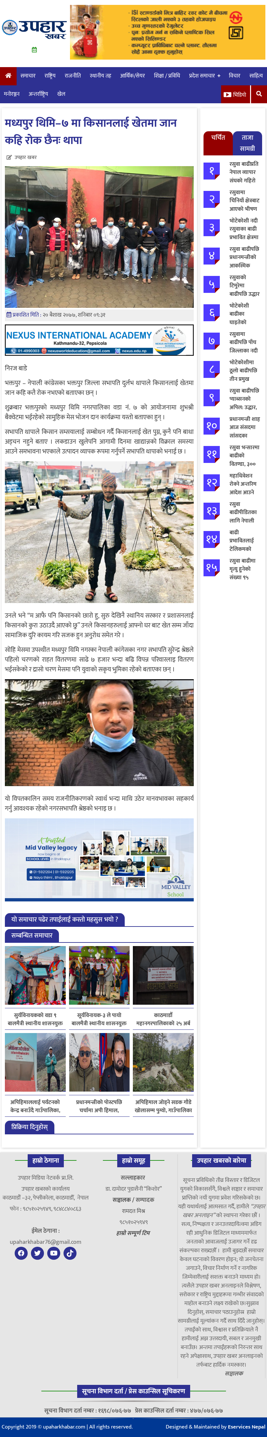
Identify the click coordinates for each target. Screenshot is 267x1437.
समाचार (28, 75)
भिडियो (239, 95)
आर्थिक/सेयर (132, 75)
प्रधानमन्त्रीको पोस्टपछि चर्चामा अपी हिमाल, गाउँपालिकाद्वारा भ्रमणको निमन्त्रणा (99, 1107)
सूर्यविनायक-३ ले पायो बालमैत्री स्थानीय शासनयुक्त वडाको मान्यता (99, 1020)
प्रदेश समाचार (202, 75)
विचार (234, 75)
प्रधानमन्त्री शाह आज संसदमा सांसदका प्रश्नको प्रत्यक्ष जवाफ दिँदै (245, 436)
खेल (61, 94)
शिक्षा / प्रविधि (167, 75)
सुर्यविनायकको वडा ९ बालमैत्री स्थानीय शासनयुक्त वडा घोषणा (35, 1020)
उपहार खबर (26, 157)
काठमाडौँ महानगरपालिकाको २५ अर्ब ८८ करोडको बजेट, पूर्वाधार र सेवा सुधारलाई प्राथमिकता (163, 1020)
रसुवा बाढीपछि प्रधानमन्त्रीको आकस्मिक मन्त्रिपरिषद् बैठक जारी (244, 266)
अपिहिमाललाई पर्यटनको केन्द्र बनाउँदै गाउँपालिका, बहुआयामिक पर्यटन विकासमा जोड (35, 1107)
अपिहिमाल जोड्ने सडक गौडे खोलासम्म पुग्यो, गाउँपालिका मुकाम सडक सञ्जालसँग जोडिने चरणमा (163, 1107)
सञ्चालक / (124, 1200)
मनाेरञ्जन (12, 94)
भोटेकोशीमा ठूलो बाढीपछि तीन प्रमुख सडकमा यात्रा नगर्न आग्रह (243, 379)
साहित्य (256, 75)
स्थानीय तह (100, 75)
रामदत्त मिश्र (133, 1211)
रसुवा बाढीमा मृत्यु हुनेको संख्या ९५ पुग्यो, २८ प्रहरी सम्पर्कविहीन (244, 577)
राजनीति (73, 75)
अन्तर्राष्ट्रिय (38, 94)
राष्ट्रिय (50, 75)
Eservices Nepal (246, 1426)
